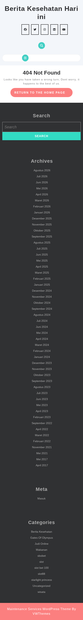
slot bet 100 (41, 567)
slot (41, 561)
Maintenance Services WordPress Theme (39, 609)
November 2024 (42, 296)
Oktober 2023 (42, 375)
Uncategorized (41, 585)
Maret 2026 (42, 200)
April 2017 (42, 465)
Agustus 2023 (42, 387)
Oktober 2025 (42, 230)
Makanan (41, 549)
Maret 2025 (42, 272)
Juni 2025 (42, 254)
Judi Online (41, 543)
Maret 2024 (42, 344)
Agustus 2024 (42, 314)
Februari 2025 (42, 278)
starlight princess (41, 579)
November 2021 (42, 447)
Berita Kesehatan (41, 531)
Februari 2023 (42, 417)
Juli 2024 (41, 320)
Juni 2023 (42, 399)
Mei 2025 (42, 260)
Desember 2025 (42, 218)
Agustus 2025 (42, 242)
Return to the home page (43, 94)
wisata (41, 591)
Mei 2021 (42, 453)
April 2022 (42, 429)
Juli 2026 (41, 176)
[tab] (25, 58)
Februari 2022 (42, 441)
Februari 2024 (42, 350)
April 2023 (42, 411)
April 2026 (42, 194)
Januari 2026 (42, 212)
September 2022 (42, 423)
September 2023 (42, 381)
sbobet (41, 555)
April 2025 (42, 266)
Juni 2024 (42, 326)
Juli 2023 (41, 393)
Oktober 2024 (42, 302)
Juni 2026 (42, 182)
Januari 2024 (42, 356)
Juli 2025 (41, 248)
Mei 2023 (42, 405)
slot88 (41, 573)
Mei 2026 (42, 188)
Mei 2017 (42, 459)
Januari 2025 (42, 284)
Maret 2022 (42, 435)
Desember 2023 (42, 362)
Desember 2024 (42, 290)
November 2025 (42, 224)
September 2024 (42, 308)
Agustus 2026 (42, 170)
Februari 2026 (42, 206)
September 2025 (42, 236)
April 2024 (42, 338)
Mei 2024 (42, 332)
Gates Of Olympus (41, 537)
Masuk (41, 498)
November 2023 (42, 368)
